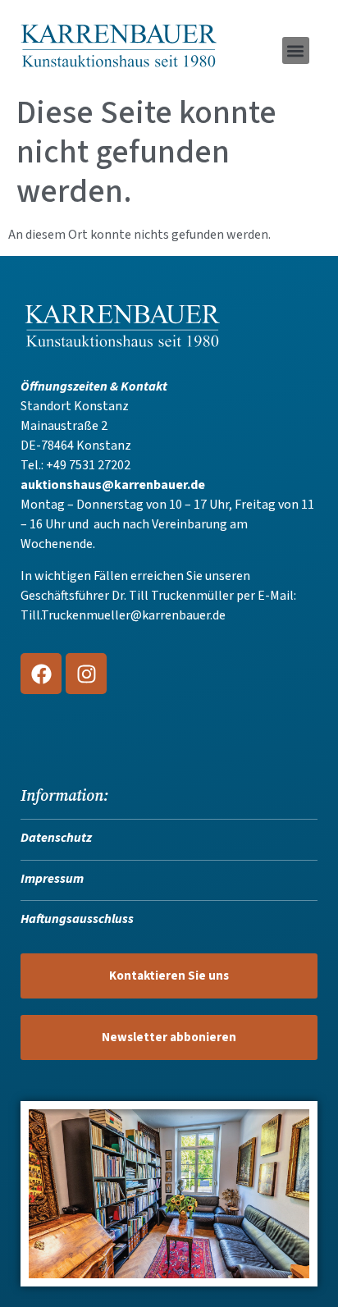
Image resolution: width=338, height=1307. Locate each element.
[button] (295, 50)
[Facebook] (41, 673)
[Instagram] (86, 673)
